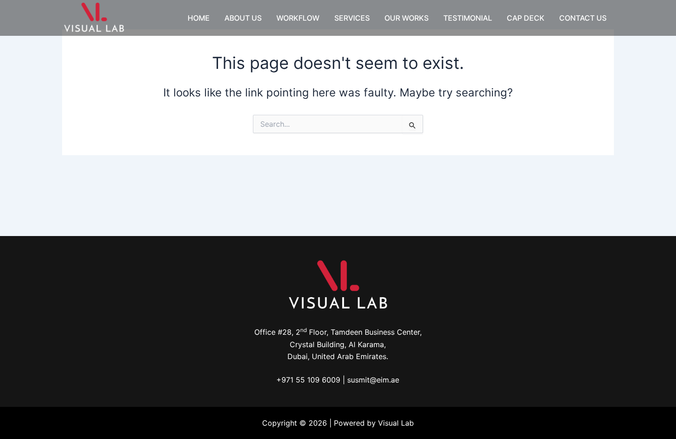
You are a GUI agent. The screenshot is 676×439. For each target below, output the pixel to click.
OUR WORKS (406, 18)
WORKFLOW (298, 18)
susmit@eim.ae (373, 379)
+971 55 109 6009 (308, 379)
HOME (199, 18)
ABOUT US (243, 18)
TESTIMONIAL (467, 18)
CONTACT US (583, 18)
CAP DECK (525, 18)
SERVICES (352, 18)
